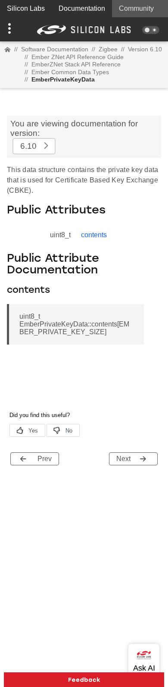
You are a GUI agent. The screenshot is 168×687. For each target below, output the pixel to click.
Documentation (82, 8)
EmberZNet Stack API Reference (76, 64)
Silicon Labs (26, 8)
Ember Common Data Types (70, 72)
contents (94, 234)
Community (136, 8)
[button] (12, 29)
